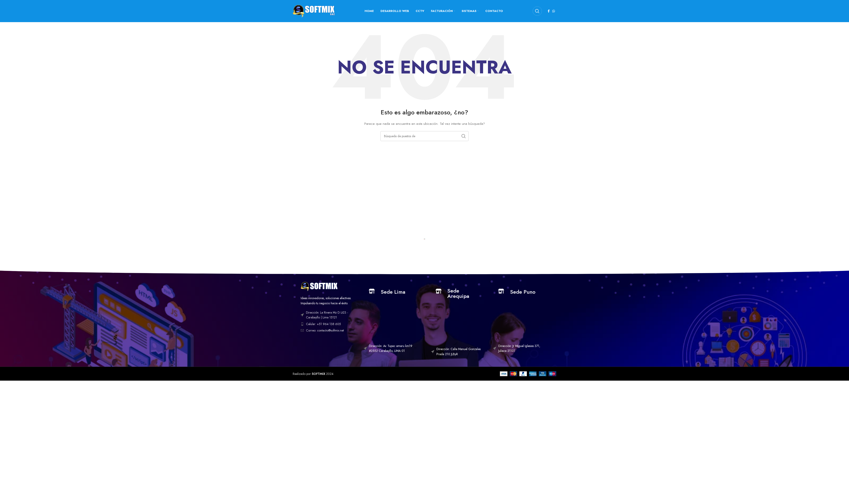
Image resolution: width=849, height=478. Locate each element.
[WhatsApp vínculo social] (553, 11)
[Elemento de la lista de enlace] (329, 324)
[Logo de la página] (314, 10)
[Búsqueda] (537, 11)
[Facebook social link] (548, 11)
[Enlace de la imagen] (319, 286)
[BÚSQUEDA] (464, 136)
